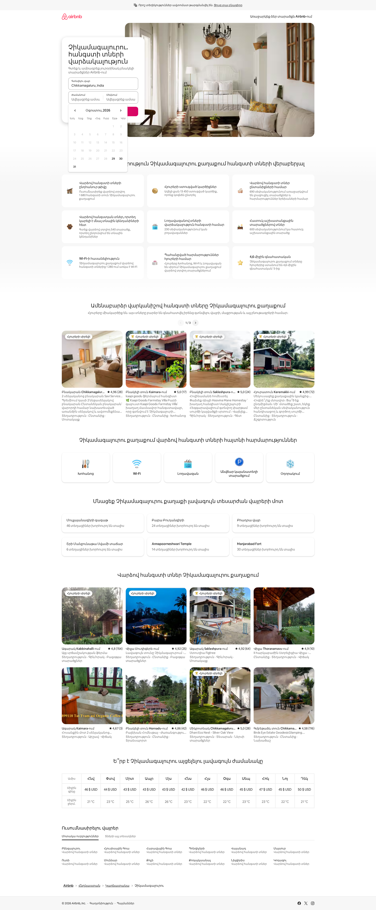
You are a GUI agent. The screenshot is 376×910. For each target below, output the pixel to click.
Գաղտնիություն (101, 903)
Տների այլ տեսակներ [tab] (120, 836)
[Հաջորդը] (195, 323)
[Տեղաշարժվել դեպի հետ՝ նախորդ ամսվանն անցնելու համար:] (75, 110)
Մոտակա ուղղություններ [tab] (80, 836)
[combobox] (103, 85)
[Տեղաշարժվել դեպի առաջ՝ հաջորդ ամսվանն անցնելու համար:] (120, 110)
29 (113, 158)
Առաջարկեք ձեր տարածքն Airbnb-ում (281, 16)
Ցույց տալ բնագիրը (228, 5)
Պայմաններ (125, 903)
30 (121, 158)
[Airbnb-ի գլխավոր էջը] (72, 16)
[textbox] (85, 99)
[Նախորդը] (181, 323)
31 (74, 167)
